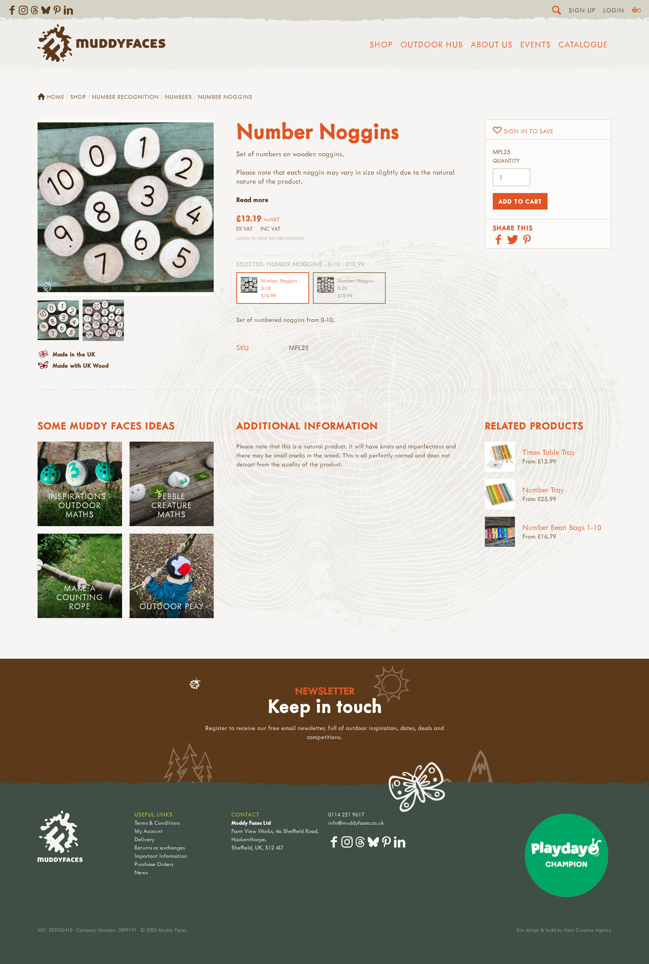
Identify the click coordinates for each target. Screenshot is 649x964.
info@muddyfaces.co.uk (356, 822)
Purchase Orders (153, 863)
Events (535, 44)
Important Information (160, 855)
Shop (381, 44)
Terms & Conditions (157, 822)
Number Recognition (125, 96)
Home (55, 96)
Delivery (144, 839)
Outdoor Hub (431, 44)
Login (613, 10)
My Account (148, 830)
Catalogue (583, 44)
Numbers (178, 96)
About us (492, 44)
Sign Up (582, 10)
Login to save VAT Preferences (270, 238)
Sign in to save (528, 131)
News (141, 872)
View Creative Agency (587, 930)
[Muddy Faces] (101, 59)
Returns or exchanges (159, 847)
